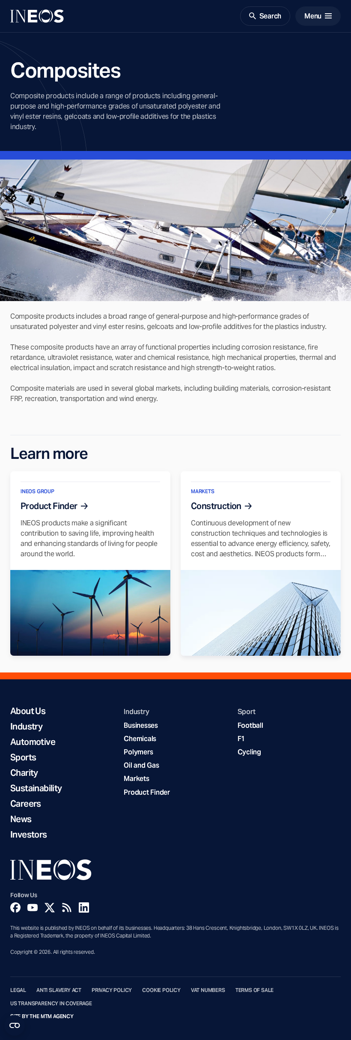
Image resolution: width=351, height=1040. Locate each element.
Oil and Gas (141, 765)
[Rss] (67, 907)
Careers (25, 803)
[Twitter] (50, 907)
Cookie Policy (161, 990)
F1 (241, 739)
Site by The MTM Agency (42, 1016)
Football (250, 725)
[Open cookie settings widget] (14, 1025)
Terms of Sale (254, 990)
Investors (28, 834)
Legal (18, 990)
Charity (24, 773)
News (21, 819)
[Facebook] (15, 907)
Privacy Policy (112, 990)
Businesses (141, 725)
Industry (26, 726)
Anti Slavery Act (58, 990)
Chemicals (140, 739)
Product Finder (147, 792)
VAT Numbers (208, 990)
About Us (27, 711)
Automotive (32, 742)
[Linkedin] (84, 907)
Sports (23, 757)
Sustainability (36, 788)
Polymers (138, 752)
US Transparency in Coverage (51, 1004)
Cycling (249, 752)
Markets (136, 779)
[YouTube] (32, 907)
